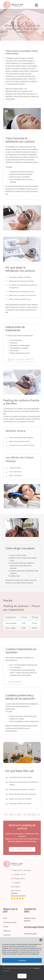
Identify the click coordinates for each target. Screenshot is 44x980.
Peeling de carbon (30, 934)
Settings (36, 968)
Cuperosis (6, 931)
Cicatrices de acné (9, 922)
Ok (22, 976)
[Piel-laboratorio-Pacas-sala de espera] (12, 860)
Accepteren (22, 960)
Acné (5, 918)
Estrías (5, 927)
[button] (41, 940)
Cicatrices (6, 935)
